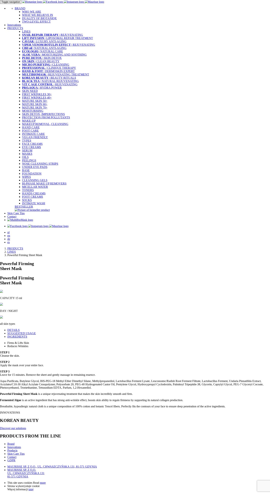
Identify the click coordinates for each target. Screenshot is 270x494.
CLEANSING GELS (34, 180)
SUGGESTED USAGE (21, 333)
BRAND (20, 8)
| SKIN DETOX (42, 57)
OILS (25, 157)
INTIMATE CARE (33, 133)
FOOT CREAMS (32, 196)
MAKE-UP (29, 120)
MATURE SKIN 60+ (34, 104)
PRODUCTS (15, 248)
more (43, 482)
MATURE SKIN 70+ (34, 107)
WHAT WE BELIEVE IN (37, 15)
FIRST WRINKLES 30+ (37, 94)
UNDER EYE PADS (34, 167)
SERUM (27, 150)
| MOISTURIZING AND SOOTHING (54, 54)
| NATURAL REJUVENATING (50, 81)
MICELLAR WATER (35, 186)
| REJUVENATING (52, 34)
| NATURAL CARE (42, 51)
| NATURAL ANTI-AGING (44, 48)
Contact (11, 216)
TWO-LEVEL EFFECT (36, 21)
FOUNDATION (32, 173)
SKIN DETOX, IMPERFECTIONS (43, 114)
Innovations (14, 24)
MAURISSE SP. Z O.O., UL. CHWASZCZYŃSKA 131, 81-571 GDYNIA (52, 466)
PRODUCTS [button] (15, 28)
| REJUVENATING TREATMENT (55, 74)
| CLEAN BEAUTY (41, 61)
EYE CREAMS (31, 147)
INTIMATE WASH (33, 203)
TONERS (28, 190)
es (8, 242)
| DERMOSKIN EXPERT (48, 71)
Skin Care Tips (16, 213)
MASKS (27, 153)
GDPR (11, 460)
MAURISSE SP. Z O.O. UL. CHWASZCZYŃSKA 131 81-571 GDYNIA (25, 473)
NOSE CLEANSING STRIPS (40, 163)
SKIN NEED (30, 91)
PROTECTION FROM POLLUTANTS (46, 117)
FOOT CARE (30, 130)
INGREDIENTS (17, 336)
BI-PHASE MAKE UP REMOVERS (44, 183)
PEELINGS (29, 160)
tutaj (30, 489)
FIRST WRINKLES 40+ (37, 97)
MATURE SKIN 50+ (34, 100)
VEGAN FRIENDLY (35, 137)
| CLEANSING (45, 64)
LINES (26, 31)
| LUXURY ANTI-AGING (44, 41)
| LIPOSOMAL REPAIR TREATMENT (57, 38)
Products (12, 450)
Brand (11, 443)
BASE (26, 170)
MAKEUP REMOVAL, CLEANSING (45, 124)
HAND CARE (31, 127)
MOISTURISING (32, 110)
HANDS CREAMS (34, 193)
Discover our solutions (13, 428)
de (8, 238)
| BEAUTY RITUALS (49, 77)
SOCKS (27, 200)
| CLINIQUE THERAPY (49, 67)
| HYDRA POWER (42, 87)
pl (8, 232)
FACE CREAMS (32, 143)
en (8, 235)
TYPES (26, 140)
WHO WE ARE (31, 11)
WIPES (26, 176)
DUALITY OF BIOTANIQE (39, 18)
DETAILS (13, 330)
